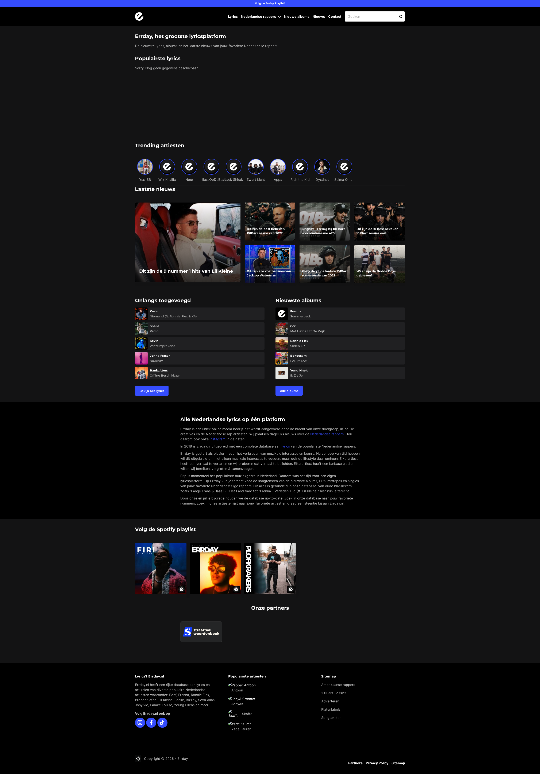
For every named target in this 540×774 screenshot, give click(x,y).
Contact (334, 16)
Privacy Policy (377, 763)
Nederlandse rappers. (327, 434)
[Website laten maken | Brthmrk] (293, 623)
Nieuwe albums (296, 16)
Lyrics (233, 16)
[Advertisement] (270, 103)
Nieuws (319, 16)
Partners (355, 763)
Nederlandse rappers (258, 16)
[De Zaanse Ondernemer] (247, 623)
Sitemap (398, 763)
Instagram (217, 439)
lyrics (285, 446)
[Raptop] (339, 623)
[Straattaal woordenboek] (201, 631)
